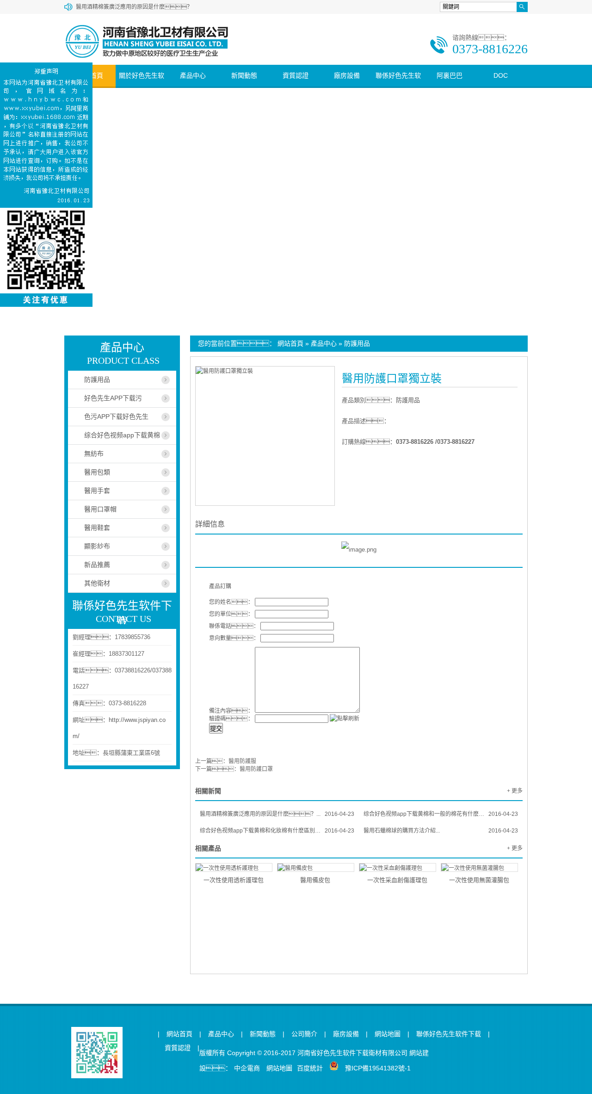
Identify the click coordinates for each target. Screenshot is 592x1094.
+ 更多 (515, 791)
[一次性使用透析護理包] (233, 867)
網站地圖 (388, 1034)
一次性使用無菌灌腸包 (479, 879)
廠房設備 (347, 75)
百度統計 (310, 1068)
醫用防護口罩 (256, 769)
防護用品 (357, 343)
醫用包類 (97, 472)
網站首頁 (290, 343)
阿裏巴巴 (449, 75)
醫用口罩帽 (100, 509)
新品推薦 (97, 564)
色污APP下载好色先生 (116, 416)
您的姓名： (231, 602)
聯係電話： (234, 626)
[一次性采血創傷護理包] (397, 867)
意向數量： (234, 638)
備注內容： (231, 711)
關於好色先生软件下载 (141, 86)
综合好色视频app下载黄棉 (122, 435)
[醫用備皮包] (315, 867)
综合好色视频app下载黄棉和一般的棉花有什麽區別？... (441, 814)
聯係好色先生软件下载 (398, 86)
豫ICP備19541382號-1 (378, 1068)
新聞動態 (244, 75)
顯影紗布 (97, 546)
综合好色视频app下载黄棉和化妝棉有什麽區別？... (277, 830)
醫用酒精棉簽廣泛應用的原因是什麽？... (277, 814)
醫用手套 (97, 490)
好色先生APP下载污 (113, 398)
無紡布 (94, 453)
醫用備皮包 (315, 879)
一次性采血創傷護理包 (397, 879)
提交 (216, 728)
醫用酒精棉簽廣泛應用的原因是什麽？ (134, 7)
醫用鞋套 (97, 527)
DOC (500, 75)
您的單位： (231, 614)
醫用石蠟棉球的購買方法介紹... (441, 830)
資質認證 (295, 75)
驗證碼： (231, 718)
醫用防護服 (242, 761)
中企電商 (247, 1068)
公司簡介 (304, 1034)
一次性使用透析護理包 (234, 879)
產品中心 (193, 75)
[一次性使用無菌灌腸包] (479, 867)
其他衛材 (97, 583)
